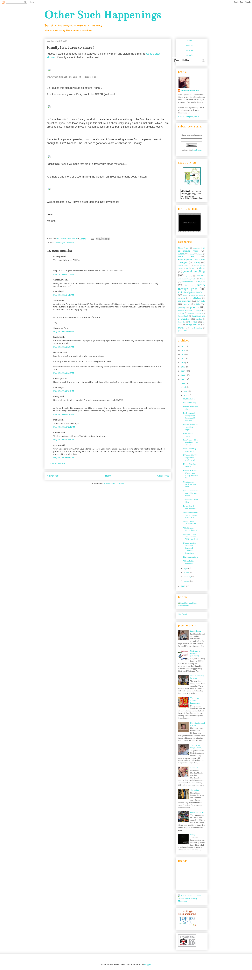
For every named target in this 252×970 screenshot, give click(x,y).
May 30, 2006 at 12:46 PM (64, 427)
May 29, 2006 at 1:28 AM (63, 274)
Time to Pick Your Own (190, 500)
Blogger (147, 964)
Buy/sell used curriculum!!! (189, 507)
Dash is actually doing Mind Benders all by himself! (189, 417)
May (186, 395)
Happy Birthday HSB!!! (189, 465)
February (187, 577)
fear (187, 268)
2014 (183, 350)
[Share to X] (103, 238)
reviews (181, 313)
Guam (202, 279)
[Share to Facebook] (105, 238)
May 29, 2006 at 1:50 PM (63, 391)
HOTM (201, 281)
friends (201, 268)
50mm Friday (183, 248)
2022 (183, 346)
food (193, 268)
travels (181, 327)
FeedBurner (197, 150)
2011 (183, 362)
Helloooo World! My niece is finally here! (190, 457)
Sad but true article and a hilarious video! (190, 493)
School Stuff (183, 316)
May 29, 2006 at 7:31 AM (63, 347)
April (186, 568)
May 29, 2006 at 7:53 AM (63, 373)
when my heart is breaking (197, 677)
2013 (183, 354)
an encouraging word (191, 249)
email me (189, 50)
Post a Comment (57, 463)
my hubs (201, 301)
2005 (183, 586)
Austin (181, 253)
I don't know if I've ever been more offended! (190, 442)
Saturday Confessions (195, 313)
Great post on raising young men (189, 484)
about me (189, 45)
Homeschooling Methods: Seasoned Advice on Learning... (189, 548)
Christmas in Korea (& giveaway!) (195, 653)
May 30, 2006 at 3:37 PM (63, 439)
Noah (197, 303)
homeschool (187, 281)
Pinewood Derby (197, 812)
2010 (183, 367)
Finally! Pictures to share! (190, 408)
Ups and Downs (189, 402)
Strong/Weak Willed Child (189, 522)
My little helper (189, 399)
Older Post (163, 475)
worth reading (196, 328)
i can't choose (195, 631)
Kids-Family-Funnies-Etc (64, 242)
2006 (183, 383)
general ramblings (194, 271)
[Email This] (97, 238)
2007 (183, 379)
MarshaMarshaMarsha (190, 90)
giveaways (189, 276)
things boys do (193, 324)
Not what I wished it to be (197, 724)
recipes (199, 310)
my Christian (184, 301)
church (200, 254)
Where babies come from (188, 562)
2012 (183, 358)
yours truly (182, 330)
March (186, 572)
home (189, 40)
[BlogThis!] (100, 238)
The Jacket (194, 790)
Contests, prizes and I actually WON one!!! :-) (190, 537)
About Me (196, 248)
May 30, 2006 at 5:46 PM (63, 457)
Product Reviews (185, 310)
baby (192, 254)
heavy (192, 834)
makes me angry (197, 295)
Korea (185, 295)
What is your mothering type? (190, 529)
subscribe (189, 55)
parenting (181, 307)
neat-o (186, 304)
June (186, 391)
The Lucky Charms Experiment (195, 700)
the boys (192, 321)
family (197, 262)
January (187, 581)
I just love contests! (190, 557)
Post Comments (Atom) (114, 483)
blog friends (182, 614)
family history (183, 265)
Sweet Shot (181, 322)
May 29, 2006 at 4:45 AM (63, 295)
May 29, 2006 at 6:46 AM (63, 331)
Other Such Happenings (102, 14)
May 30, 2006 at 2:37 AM (63, 414)
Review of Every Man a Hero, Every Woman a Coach (190, 474)
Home (108, 475)
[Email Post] (92, 238)
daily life (186, 256)
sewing (199, 319)
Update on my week (188, 434)
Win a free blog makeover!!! (189, 450)
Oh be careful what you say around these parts (190, 515)
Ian (186, 285)
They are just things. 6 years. (196, 746)
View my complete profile (188, 116)
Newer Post (53, 475)
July (185, 387)
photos (194, 307)
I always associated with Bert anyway (190, 427)
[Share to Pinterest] (108, 238)
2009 (183, 371)
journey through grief (191, 287)
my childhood (195, 298)
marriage (181, 298)
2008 (183, 375)
